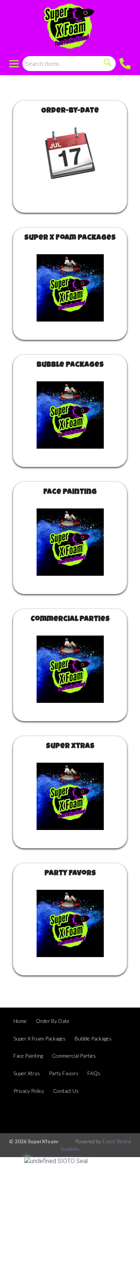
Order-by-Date (70, 111)
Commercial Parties (70, 619)
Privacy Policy (28, 1091)
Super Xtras (70, 746)
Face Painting (70, 492)
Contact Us (66, 1091)
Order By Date (52, 1021)
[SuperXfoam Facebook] (79, 1115)
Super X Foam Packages (70, 238)
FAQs (93, 1073)
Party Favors (70, 873)
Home (20, 1021)
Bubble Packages (70, 365)
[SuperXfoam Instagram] (99, 1115)
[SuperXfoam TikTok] (119, 1115)
